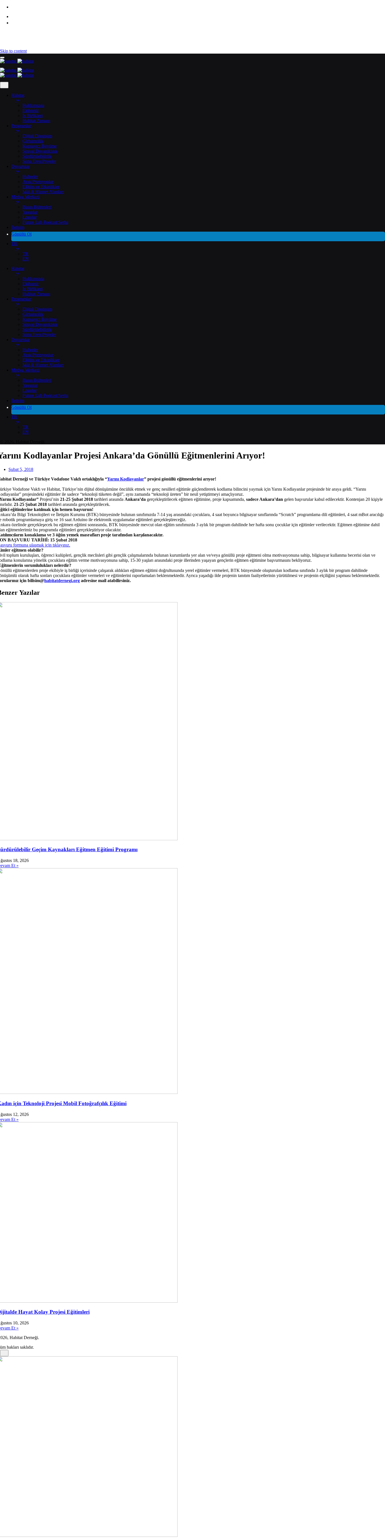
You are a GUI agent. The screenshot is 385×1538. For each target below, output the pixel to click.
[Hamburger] (2, 57)
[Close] (4, 85)
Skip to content (13, 51)
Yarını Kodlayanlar (125, 479)
